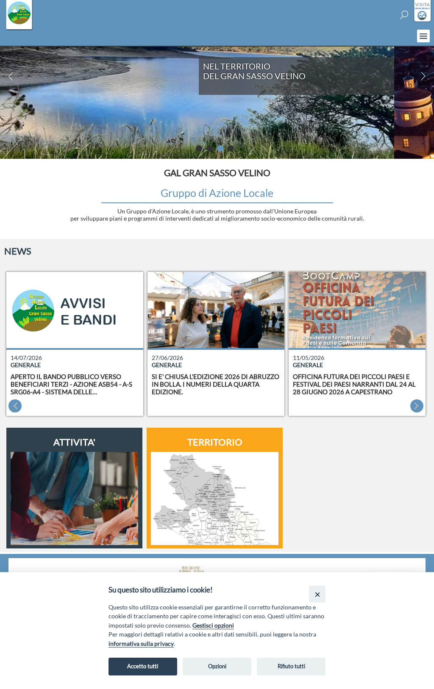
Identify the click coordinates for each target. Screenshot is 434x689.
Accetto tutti (142, 666)
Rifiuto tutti (291, 666)
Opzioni (217, 666)
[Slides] (201, 150)
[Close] (317, 594)
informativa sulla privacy (141, 643)
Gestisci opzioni (213, 625)
